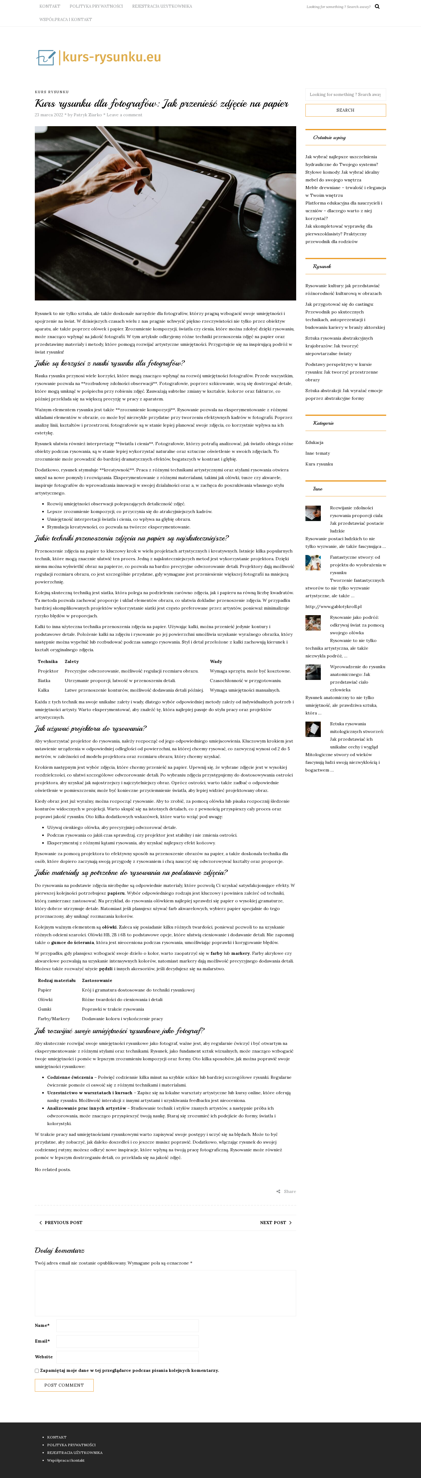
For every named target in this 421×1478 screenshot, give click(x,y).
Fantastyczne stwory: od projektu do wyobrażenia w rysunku (358, 564)
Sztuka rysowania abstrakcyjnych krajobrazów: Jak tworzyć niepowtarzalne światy (339, 345)
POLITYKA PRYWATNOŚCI (96, 6)
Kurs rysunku (52, 92)
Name (42, 1325)
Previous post (64, 1222)
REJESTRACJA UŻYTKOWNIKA (162, 6)
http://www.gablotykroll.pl (333, 606)
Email (42, 1341)
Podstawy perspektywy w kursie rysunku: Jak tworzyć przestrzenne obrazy (341, 372)
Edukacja (314, 442)
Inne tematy (317, 453)
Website (44, 1357)
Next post (273, 1222)
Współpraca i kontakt (65, 19)
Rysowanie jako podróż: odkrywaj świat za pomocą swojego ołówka (357, 625)
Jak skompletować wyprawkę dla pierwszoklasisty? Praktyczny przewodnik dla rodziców (338, 233)
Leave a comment (124, 115)
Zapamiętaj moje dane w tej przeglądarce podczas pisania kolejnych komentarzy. (129, 1370)
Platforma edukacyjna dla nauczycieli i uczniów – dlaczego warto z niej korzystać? (343, 210)
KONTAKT (49, 6)
